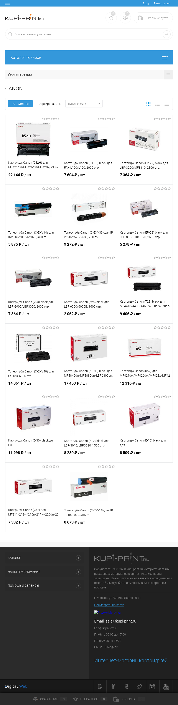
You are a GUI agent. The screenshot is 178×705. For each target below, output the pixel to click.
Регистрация (162, 3)
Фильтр (23, 103)
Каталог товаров (25, 57)
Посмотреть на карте (109, 605)
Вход (146, 3)
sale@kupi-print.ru (120, 621)
